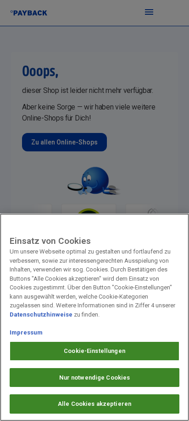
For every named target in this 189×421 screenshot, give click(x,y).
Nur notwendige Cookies (94, 377)
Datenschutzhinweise (41, 314)
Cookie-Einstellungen (94, 350)
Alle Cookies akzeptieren (94, 403)
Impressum (26, 332)
